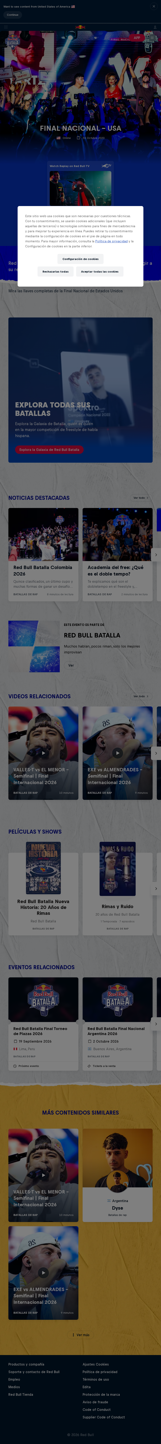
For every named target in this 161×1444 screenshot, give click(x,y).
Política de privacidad (111, 241)
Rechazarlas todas (56, 271)
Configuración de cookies (80, 259)
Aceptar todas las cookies (99, 271)
